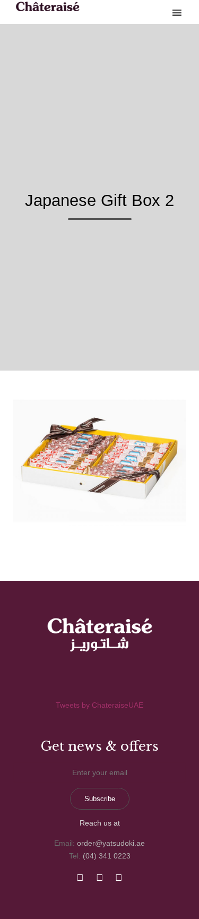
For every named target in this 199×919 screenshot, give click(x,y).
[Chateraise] (48, 6)
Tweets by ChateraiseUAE (99, 705)
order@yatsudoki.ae (111, 843)
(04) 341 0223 (107, 856)
